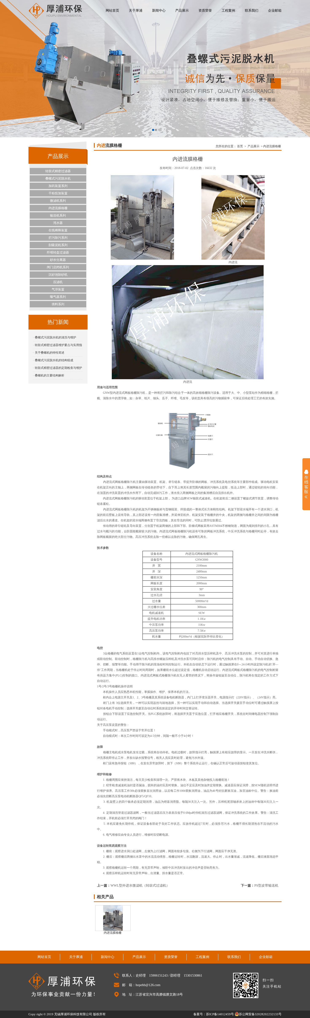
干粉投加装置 (58, 193)
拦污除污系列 (58, 237)
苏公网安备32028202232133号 (260, 1014)
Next (302, 68)
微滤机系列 (58, 200)
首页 (240, 146)
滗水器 (58, 223)
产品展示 (182, 10)
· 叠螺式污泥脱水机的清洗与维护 (54, 337)
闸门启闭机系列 (58, 267)
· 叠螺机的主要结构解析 (48, 375)
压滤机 (58, 282)
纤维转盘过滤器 (58, 252)
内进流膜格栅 (58, 208)
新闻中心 (159, 10)
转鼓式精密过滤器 (58, 171)
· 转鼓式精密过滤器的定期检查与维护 (57, 367)
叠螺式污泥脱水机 (58, 178)
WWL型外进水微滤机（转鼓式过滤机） (140, 885)
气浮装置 (58, 289)
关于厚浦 (135, 10)
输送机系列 (58, 215)
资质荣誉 (205, 10)
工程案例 (228, 10)
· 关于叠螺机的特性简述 (48, 352)
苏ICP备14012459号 (220, 1014)
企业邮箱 (275, 10)
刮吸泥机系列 (58, 245)
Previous (7, 68)
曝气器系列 (58, 296)
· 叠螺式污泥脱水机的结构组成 (53, 360)
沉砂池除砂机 (58, 274)
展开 (306, 484)
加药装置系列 (58, 186)
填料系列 (58, 304)
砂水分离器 (58, 260)
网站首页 (112, 10)
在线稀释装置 (58, 230)
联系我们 (251, 10)
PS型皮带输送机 (266, 885)
